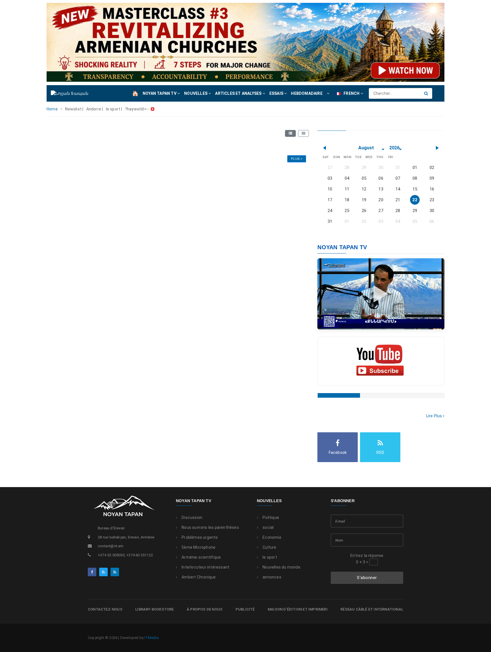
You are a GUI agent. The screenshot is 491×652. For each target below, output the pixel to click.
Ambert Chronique (199, 577)
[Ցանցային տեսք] (303, 133)
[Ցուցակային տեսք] (290, 133)
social (268, 527)
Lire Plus (434, 416)
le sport (270, 557)
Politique (271, 517)
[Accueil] (135, 93)
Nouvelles (269, 500)
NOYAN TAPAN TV (160, 93)
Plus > (296, 159)
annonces (272, 577)
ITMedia (151, 638)
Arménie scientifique (201, 557)
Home (52, 109)
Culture (269, 547)
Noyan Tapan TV (193, 500)
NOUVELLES (196, 93)
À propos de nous (204, 609)
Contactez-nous (105, 609)
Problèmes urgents (200, 537)
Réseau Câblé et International (371, 609)
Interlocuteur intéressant (205, 567)
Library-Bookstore (154, 609)
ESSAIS (276, 93)
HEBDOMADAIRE (306, 93)
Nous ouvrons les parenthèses (210, 527)
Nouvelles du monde (281, 567)
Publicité (245, 609)
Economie (272, 537)
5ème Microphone (198, 547)
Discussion (192, 517)
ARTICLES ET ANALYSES (238, 93)
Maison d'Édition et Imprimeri (298, 609)
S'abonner (367, 577)
